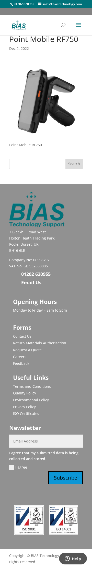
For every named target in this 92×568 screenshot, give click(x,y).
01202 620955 (24, 4)
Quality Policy (24, 393)
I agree (21, 467)
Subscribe (65, 477)
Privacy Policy (24, 406)
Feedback (21, 363)
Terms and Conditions (32, 386)
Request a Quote (27, 349)
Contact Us (22, 336)
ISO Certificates (26, 413)
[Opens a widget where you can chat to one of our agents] (73, 559)
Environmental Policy (31, 399)
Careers (19, 356)
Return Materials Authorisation (39, 342)
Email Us (31, 282)
